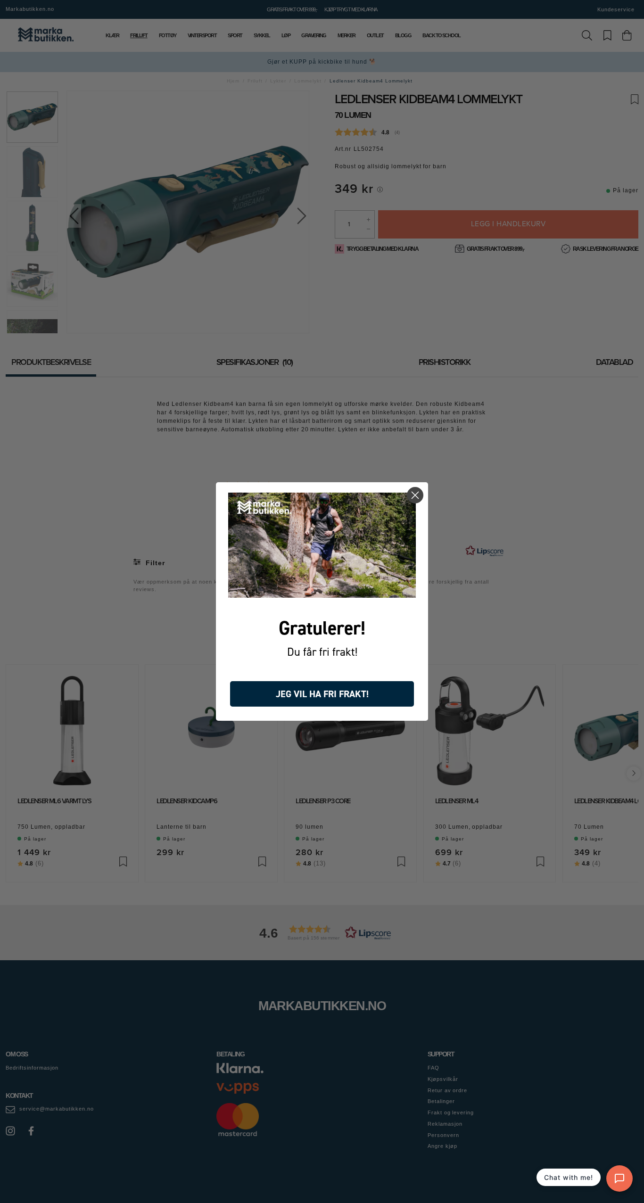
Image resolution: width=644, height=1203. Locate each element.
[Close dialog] (415, 495)
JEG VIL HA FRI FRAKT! (322, 694)
